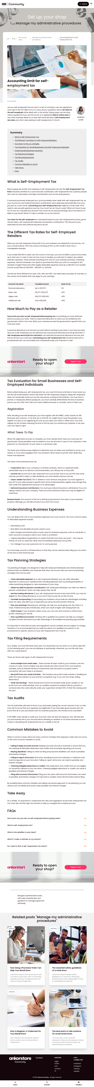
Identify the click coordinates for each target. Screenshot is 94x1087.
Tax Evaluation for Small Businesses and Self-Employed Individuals (42, 147)
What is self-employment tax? (20, 825)
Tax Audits (19, 161)
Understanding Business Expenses (29, 150)
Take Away (19, 168)
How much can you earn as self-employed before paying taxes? (34, 818)
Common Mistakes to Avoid (26, 164)
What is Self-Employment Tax (27, 137)
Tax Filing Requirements (24, 157)
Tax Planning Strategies (24, 154)
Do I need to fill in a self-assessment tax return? (27, 846)
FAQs (17, 171)
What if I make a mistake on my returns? (24, 839)
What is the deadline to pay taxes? (22, 832)
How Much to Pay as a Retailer (27, 144)
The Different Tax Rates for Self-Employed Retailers (36, 140)
